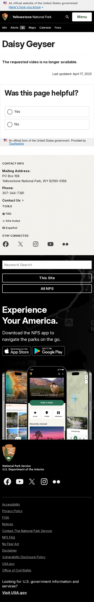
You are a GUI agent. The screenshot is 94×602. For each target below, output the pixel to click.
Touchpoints (16, 143)
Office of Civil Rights (16, 570)
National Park (32, 17)
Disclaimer (9, 550)
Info (4, 27)
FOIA (5, 517)
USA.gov (8, 564)
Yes (17, 111)
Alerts (16, 27)
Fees (58, 27)
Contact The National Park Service (27, 531)
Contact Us (11, 200)
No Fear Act (10, 544)
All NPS (47, 288)
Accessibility (11, 504)
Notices (7, 524)
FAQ (8, 213)
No (16, 124)
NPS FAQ (8, 537)
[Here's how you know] (47, 5)
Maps (32, 27)
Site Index (12, 220)
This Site (47, 278)
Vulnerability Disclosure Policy (23, 557)
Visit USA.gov (14, 592)
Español (11, 227)
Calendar (45, 27)
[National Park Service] (5, 17)
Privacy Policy (12, 511)
